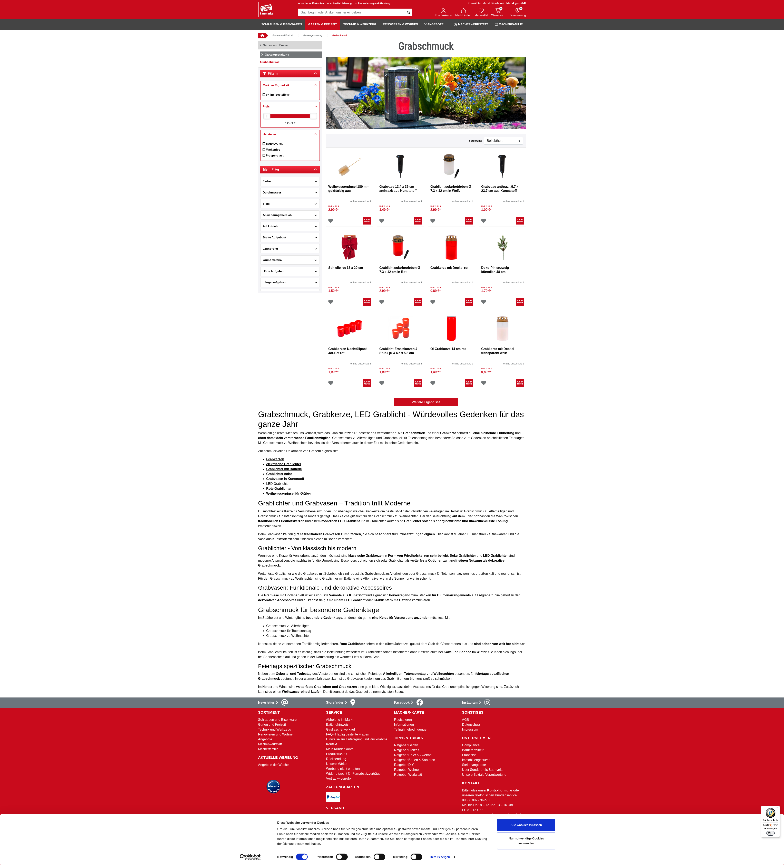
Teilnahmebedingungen (411, 729)
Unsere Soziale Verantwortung (484, 774)
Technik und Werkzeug (274, 729)
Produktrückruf (336, 754)
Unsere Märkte (336, 764)
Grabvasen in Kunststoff (285, 479)
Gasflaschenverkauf (340, 729)
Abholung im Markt (339, 719)
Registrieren (403, 719)
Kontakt (331, 744)
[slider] (266, 116)
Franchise (469, 755)
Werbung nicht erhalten (343, 768)
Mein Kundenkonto (339, 749)
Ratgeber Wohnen (407, 769)
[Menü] (777, 808)
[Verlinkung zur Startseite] (261, 35)
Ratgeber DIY (404, 765)
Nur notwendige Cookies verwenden (526, 841)
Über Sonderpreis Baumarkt (482, 769)
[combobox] (355, 12)
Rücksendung (336, 759)
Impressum (470, 729)
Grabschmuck (339, 35)
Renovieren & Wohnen (400, 24)
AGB (465, 719)
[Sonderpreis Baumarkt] (266, 9)
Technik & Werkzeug (359, 24)
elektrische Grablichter (283, 464)
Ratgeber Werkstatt (408, 774)
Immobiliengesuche (476, 760)
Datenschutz (471, 724)
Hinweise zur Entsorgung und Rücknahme (356, 739)
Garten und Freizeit (283, 35)
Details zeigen (440, 857)
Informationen (404, 724)
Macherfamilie (510, 24)
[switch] (342, 857)
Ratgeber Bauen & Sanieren (414, 760)
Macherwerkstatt (472, 24)
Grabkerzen (275, 459)
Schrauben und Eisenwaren (278, 719)
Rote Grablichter (279, 488)
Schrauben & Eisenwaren (281, 24)
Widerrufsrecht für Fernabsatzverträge (353, 773)
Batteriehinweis (337, 724)
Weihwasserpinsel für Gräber (288, 493)
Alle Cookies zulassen (526, 825)
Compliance (471, 745)
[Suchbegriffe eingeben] (408, 12)
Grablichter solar (279, 474)
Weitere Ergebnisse (426, 402)
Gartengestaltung (312, 35)
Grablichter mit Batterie (284, 469)
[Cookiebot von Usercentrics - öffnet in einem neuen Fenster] (250, 857)
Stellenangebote (474, 765)
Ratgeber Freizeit (406, 750)
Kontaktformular (499, 790)
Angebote (435, 24)
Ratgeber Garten (406, 745)
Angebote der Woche (273, 765)
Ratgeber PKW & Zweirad (413, 755)
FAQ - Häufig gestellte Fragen (347, 734)
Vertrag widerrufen (339, 778)
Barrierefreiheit (472, 750)
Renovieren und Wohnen (276, 734)
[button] (443, 12)
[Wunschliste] (330, 220)
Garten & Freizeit (322, 24)
